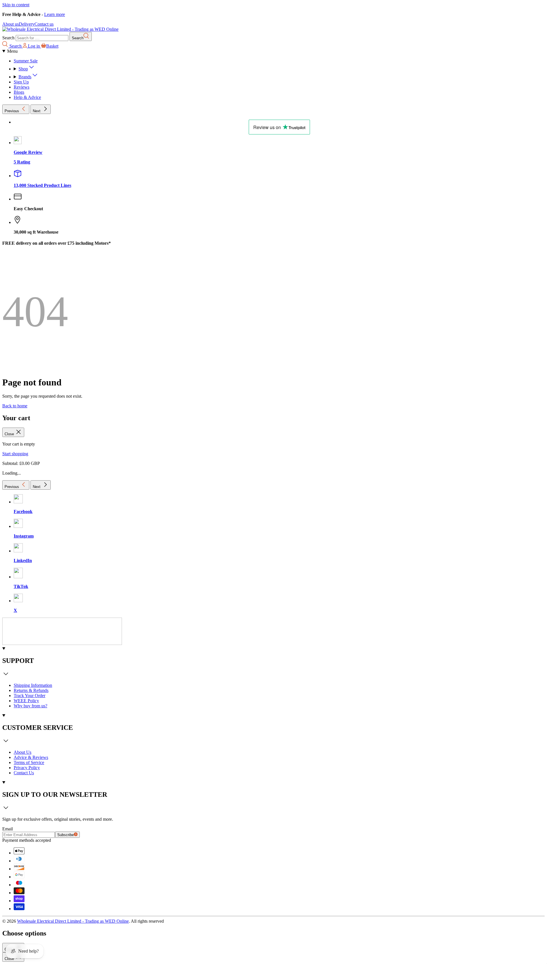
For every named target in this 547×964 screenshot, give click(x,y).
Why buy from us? (30, 705)
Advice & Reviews (31, 757)
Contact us (44, 24)
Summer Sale (26, 60)
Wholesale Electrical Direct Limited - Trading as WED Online (73, 921)
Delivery (26, 24)
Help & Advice (27, 97)
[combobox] (42, 38)
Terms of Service (29, 762)
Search (8, 37)
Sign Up (21, 81)
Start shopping (15, 453)
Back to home (14, 405)
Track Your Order (29, 695)
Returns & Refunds (31, 690)
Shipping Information (33, 685)
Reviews (21, 87)
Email (7, 828)
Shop (23, 68)
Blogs (19, 92)
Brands (25, 76)
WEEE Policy (26, 700)
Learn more (54, 14)
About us (10, 24)
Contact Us (24, 772)
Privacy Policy (27, 767)
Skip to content (15, 4)
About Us (22, 752)
